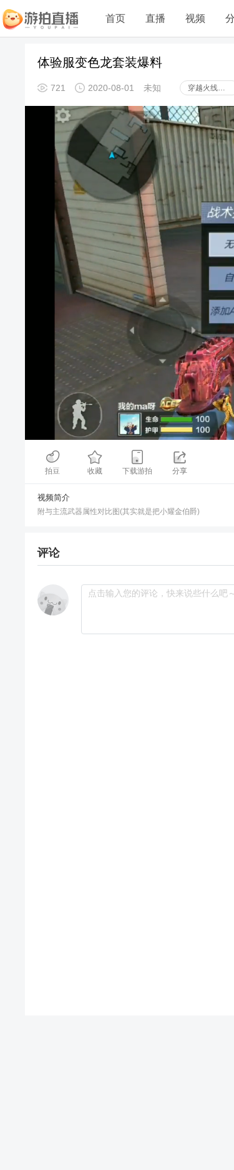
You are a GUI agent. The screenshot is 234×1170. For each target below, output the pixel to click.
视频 (195, 18)
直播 (155, 18)
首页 (115, 18)
